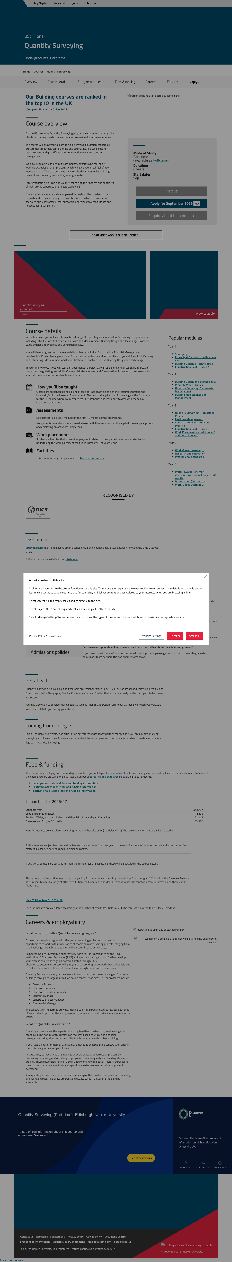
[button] (205, 576)
